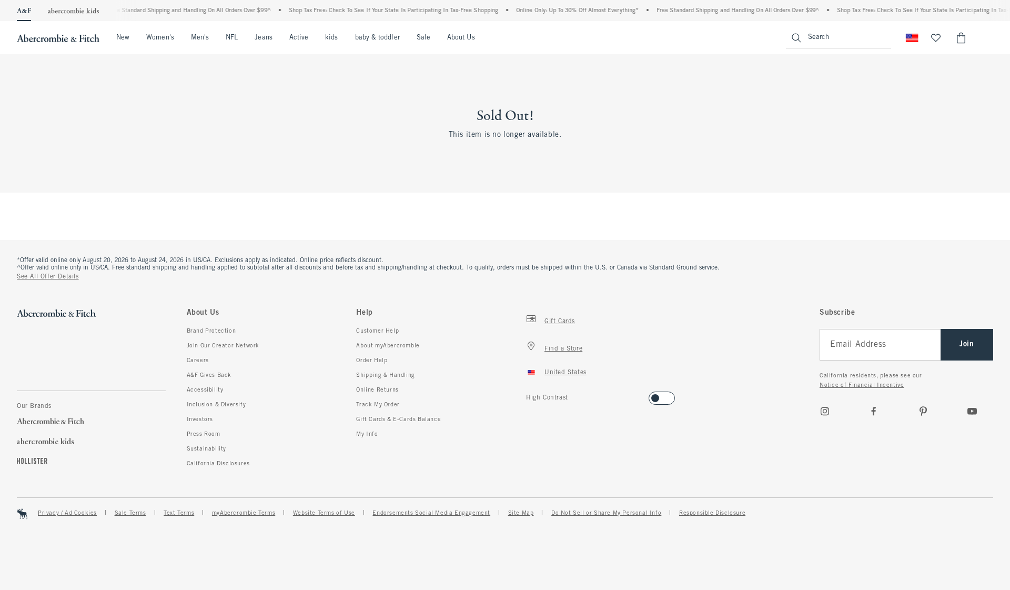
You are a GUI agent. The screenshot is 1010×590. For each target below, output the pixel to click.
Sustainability (206, 449)
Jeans (263, 38)
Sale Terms (130, 513)
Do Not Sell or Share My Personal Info (606, 513)
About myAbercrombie (387, 345)
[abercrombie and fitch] (58, 38)
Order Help (371, 360)
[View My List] (936, 38)
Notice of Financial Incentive (862, 385)
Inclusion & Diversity (216, 404)
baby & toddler (377, 38)
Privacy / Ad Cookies (67, 513)
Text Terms (179, 513)
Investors (200, 419)
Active (298, 38)
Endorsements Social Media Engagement (431, 513)
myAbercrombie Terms (243, 513)
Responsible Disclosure (712, 513)
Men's (200, 38)
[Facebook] (873, 411)
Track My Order (377, 404)
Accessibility (205, 390)
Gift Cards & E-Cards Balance (398, 419)
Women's (160, 38)
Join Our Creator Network (223, 345)
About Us (461, 38)
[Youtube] (972, 411)
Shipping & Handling (385, 375)
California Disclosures (218, 463)
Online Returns (377, 390)
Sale (423, 38)
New (122, 38)
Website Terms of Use (324, 513)
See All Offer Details (48, 277)
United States (565, 372)
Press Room (203, 434)
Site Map (521, 513)
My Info (367, 434)
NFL (232, 38)
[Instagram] (825, 411)
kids (331, 38)
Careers (198, 360)
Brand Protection (211, 331)
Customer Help (377, 331)
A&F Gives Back (209, 375)
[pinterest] (923, 411)
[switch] (529, 395)
